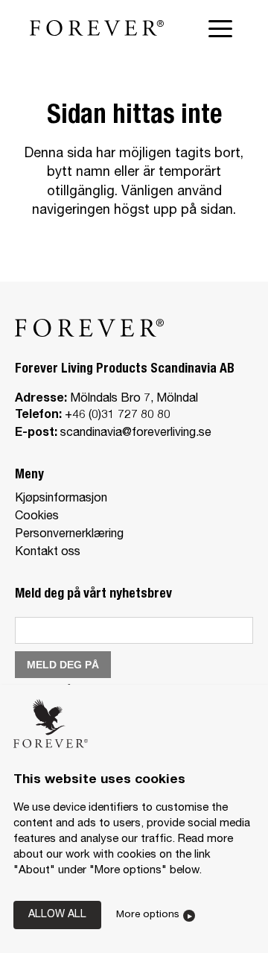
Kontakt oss (47, 553)
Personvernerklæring (69, 535)
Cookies (37, 517)
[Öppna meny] (223, 28)
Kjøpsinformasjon (61, 499)
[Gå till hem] (97, 28)
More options (147, 915)
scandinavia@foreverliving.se (135, 434)
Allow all (57, 915)
